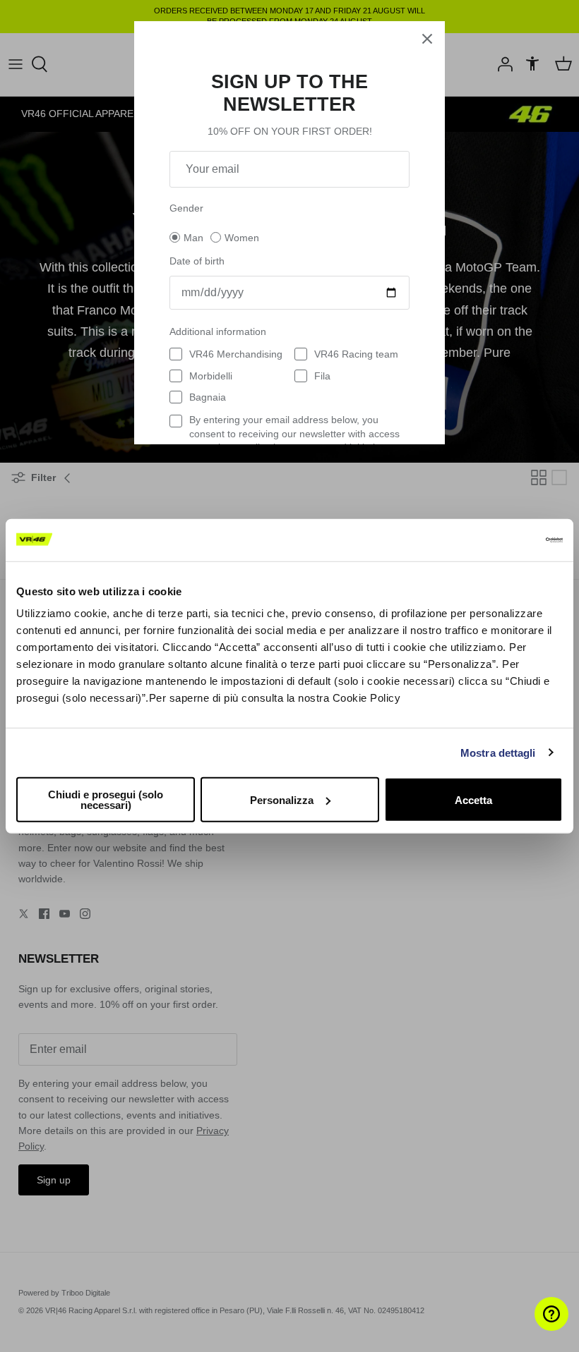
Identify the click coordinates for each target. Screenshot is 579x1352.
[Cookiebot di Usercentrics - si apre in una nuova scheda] (501, 539)
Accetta (473, 799)
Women (242, 237)
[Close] (427, 38)
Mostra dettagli (498, 752)
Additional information (217, 331)
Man (193, 237)
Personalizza (282, 799)
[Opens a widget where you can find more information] (526, 1327)
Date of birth (197, 261)
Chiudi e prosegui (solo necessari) (105, 799)
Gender (186, 208)
